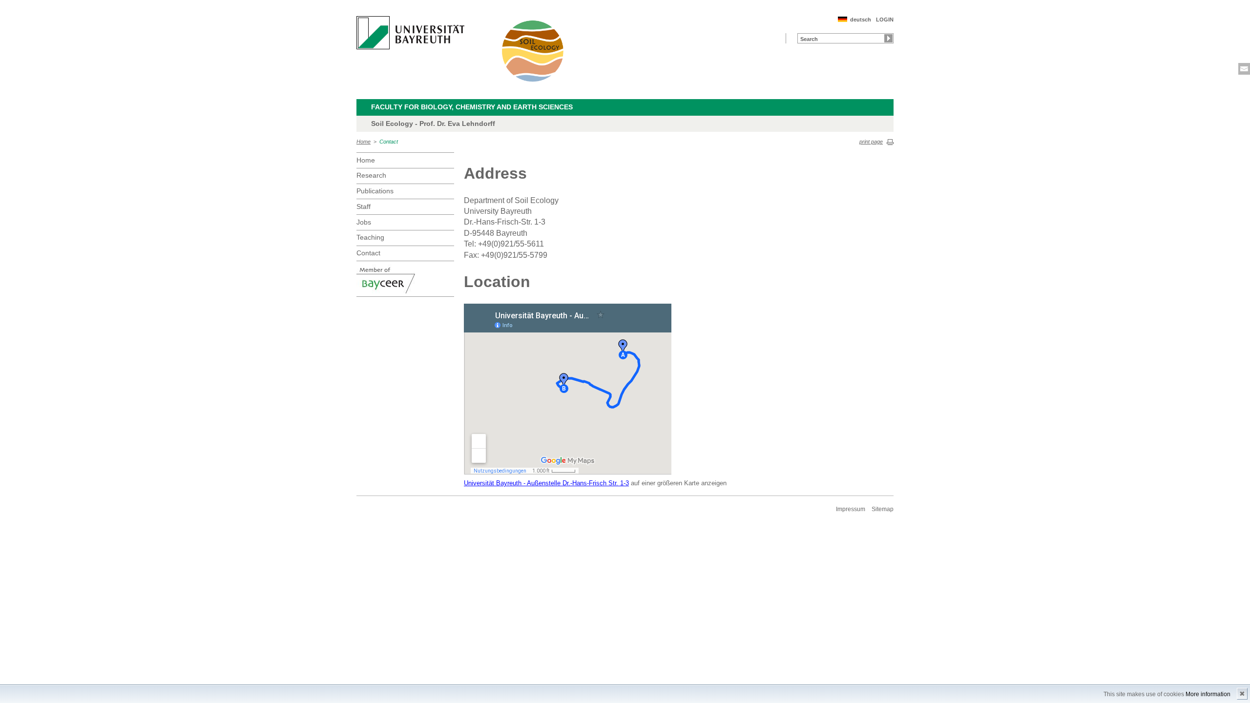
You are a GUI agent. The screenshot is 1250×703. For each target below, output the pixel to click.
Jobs (363, 222)
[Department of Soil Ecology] (533, 50)
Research (371, 175)
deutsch (860, 19)
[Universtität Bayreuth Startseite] (410, 32)
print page (871, 142)
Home (363, 142)
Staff (363, 206)
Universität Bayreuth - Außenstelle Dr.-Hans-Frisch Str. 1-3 (546, 483)
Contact (388, 142)
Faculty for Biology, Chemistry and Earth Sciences (472, 107)
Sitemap (883, 509)
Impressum (850, 509)
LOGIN (885, 19)
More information (1208, 694)
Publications (375, 191)
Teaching (370, 237)
